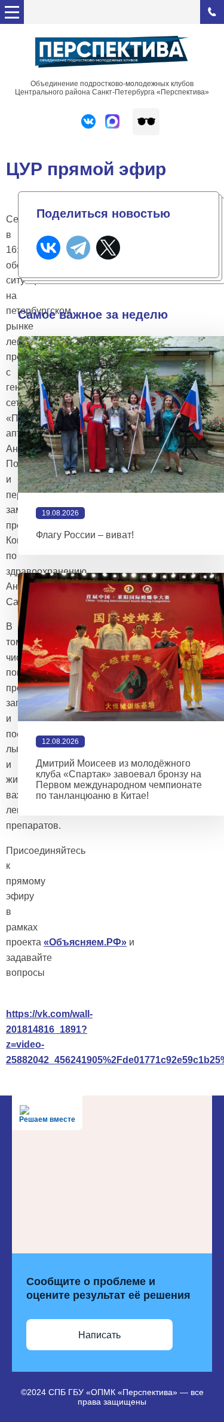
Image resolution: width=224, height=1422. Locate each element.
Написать (99, 1335)
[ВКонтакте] (48, 248)
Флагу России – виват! (85, 535)
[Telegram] (78, 248)
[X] (108, 248)
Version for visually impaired (146, 121)
